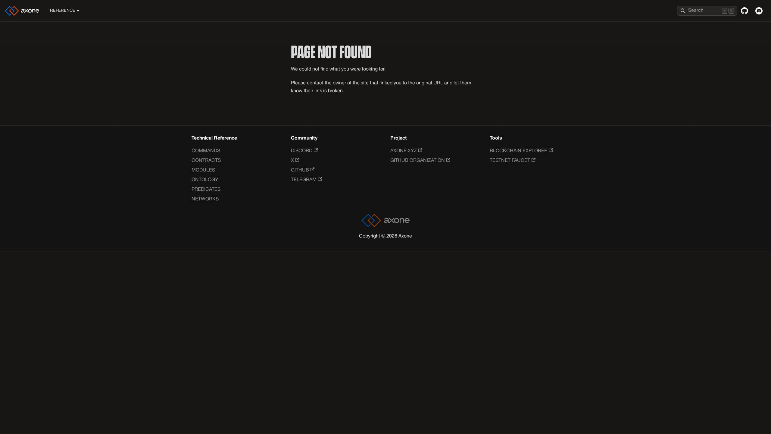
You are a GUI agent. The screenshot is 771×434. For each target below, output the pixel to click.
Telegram (304, 180)
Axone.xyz (403, 151)
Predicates (206, 189)
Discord (301, 151)
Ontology (205, 180)
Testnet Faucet (510, 161)
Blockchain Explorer (519, 151)
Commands (206, 151)
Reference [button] (62, 11)
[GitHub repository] (744, 11)
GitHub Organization (417, 161)
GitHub (300, 170)
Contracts (206, 161)
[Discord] (759, 11)
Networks (205, 199)
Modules (203, 170)
